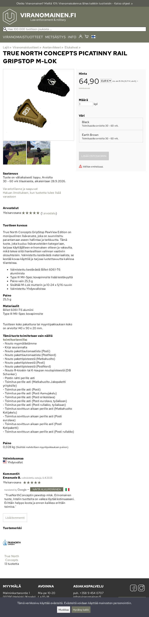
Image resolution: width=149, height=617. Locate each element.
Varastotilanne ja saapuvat (20, 189)
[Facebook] (133, 588)
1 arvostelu (49, 213)
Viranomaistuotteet (27, 47)
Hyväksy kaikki (81, 609)
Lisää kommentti (15, 517)
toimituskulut (84, 88)
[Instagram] (141, 588)
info (72, 37)
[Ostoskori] (86, 37)
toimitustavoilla (14, 340)
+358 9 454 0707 (92, 593)
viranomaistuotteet (23, 37)
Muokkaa (64, 609)
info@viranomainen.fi (87, 597)
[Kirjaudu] (80, 36)
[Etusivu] (39, 23)
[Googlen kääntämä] (15, 489)
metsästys (55, 37)
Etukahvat (72, 47)
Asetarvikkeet (53, 47)
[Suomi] (94, 37)
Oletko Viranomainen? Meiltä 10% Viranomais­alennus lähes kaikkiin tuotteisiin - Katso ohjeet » (74, 3)
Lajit (7, 47)
